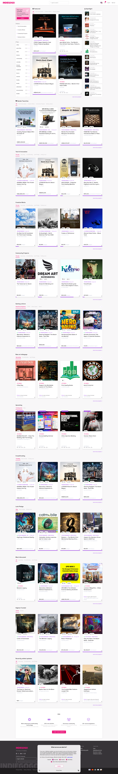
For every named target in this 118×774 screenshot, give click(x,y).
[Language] (101, 2)
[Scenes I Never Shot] (92, 421)
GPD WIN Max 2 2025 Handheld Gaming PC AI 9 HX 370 (47, 133)
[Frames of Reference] (70, 218)
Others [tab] (40, 306)
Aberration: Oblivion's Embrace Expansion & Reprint (23, 336)
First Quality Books (67, 385)
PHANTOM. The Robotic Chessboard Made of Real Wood (91, 133)
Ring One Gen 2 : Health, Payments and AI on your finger (91, 184)
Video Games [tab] (34, 306)
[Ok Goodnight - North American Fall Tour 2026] (48, 218)
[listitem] (23, 45)
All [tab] (33, 11)
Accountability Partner (46, 436)
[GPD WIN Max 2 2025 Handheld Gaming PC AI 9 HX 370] (48, 117)
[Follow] (18, 381)
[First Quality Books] (70, 371)
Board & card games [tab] (21, 306)
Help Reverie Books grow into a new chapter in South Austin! (69, 285)
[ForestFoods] (92, 269)
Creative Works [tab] (48, 11)
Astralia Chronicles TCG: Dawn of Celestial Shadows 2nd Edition (92, 336)
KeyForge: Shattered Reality (25, 537)
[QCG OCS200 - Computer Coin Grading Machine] (70, 168)
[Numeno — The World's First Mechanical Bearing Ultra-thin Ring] (70, 523)
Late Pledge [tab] (36, 154)
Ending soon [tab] (43, 154)
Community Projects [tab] (40, 103)
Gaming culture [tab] (49, 103)
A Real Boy (20, 385)
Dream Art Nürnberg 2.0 (46, 284)
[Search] (51, 2)
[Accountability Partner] (48, 421)
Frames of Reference (67, 233)
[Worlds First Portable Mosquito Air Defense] (70, 117)
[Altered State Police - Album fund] (92, 218)
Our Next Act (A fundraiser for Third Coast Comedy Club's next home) (25, 234)
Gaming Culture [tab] (56, 11)
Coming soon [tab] (19, 408)
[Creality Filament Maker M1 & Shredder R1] (25, 117)
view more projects (76, 96)
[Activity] (105, 3)
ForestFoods (87, 284)
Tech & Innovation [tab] (39, 11)
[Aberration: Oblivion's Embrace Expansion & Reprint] (25, 320)
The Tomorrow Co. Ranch (24, 284)
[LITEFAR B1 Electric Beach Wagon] (44, 67)
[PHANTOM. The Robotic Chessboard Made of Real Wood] (92, 117)
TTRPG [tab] (28, 306)
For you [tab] (17, 154)
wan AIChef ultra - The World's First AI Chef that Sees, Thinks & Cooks (69, 44)
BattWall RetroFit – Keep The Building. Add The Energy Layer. (25, 437)
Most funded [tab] (24, 458)
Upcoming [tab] (23, 154)
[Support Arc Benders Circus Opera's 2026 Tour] (92, 523)
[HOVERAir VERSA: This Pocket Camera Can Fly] (25, 168)
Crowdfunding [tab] (29, 154)
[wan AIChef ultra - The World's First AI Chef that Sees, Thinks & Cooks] (70, 26)
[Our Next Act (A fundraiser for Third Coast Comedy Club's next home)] (25, 218)
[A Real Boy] (25, 371)
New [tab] (24, 408)
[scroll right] (81, 12)
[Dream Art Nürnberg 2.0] (48, 269)
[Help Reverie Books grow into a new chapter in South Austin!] (70, 269)
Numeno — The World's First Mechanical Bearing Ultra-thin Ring (69, 538)
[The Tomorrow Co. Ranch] (25, 269)
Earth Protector (88, 385)
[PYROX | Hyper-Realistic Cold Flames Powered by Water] (44, 26)
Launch (22, 18)
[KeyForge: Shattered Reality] (25, 523)
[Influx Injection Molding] (70, 421)
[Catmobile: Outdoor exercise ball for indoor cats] (48, 523)
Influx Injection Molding (68, 436)
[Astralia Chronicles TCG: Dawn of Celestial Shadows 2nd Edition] (92, 320)
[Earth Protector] (92, 371)
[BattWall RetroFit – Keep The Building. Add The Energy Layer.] (25, 421)
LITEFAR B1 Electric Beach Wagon (44, 84)
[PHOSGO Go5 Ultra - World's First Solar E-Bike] (70, 67)
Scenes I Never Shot (90, 436)
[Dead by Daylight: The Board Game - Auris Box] (48, 320)
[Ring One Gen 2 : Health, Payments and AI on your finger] (92, 168)
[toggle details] (56, 53)
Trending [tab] (18, 458)
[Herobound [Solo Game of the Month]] (70, 320)
